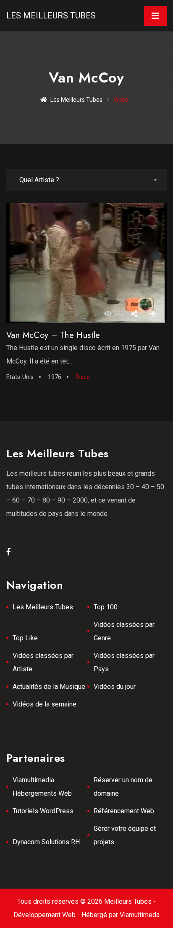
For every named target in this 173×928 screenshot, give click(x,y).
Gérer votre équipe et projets (125, 835)
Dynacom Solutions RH (46, 842)
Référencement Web (124, 811)
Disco (83, 377)
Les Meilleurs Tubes (51, 15)
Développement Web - (47, 915)
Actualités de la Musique (49, 687)
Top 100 (106, 607)
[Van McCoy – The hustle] (86, 263)
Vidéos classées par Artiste (43, 662)
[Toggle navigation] (155, 16)
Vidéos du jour (115, 687)
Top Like (25, 638)
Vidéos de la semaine (44, 704)
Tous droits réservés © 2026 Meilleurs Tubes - (86, 901)
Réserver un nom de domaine (123, 786)
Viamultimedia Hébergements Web (42, 786)
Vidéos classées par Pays (124, 662)
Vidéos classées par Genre (124, 631)
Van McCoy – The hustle (53, 335)
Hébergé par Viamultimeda (120, 915)
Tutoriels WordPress (43, 811)
